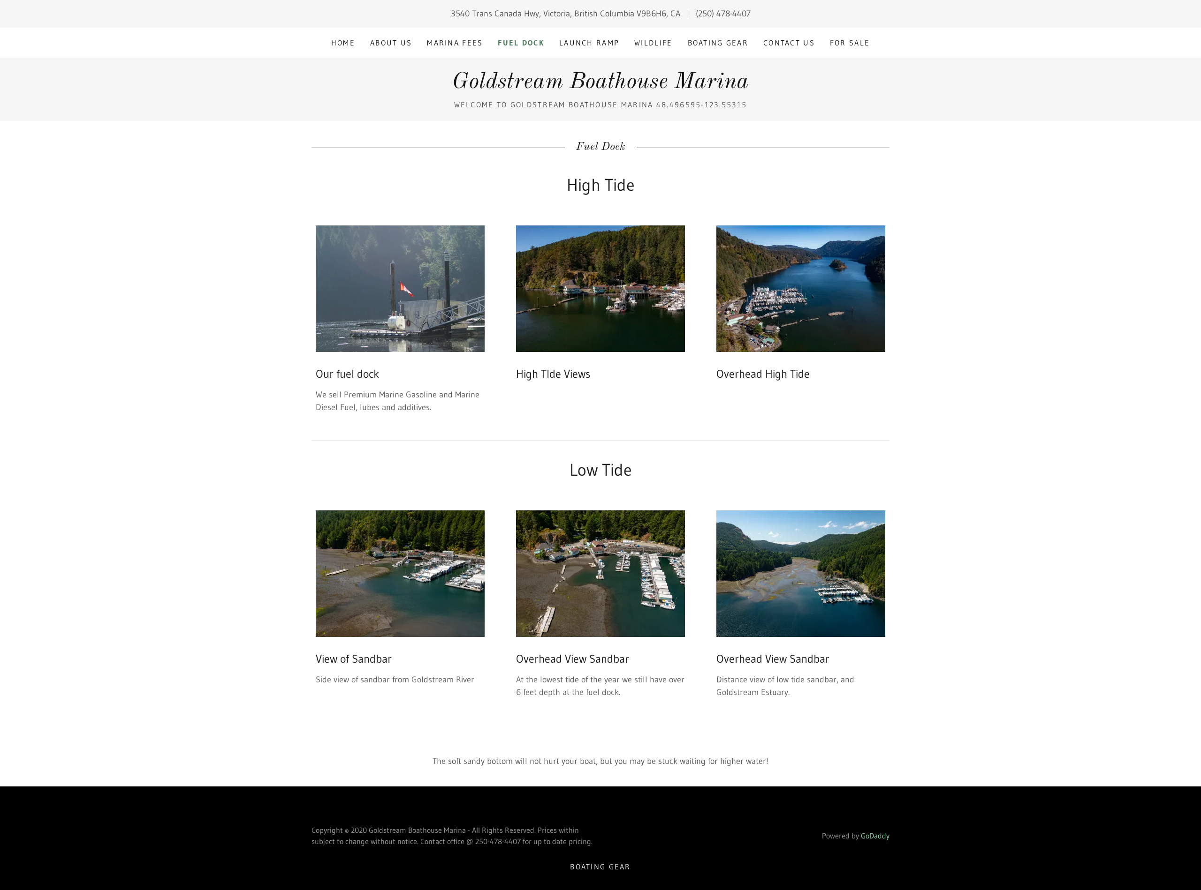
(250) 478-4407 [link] (723, 13)
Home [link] (343, 42)
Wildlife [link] (653, 42)
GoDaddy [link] (875, 835)
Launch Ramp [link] (589, 42)
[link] (600, 85)
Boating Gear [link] (718, 42)
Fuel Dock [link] (521, 42)
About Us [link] (391, 42)
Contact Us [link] (789, 42)
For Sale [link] (850, 42)
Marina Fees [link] (455, 42)
